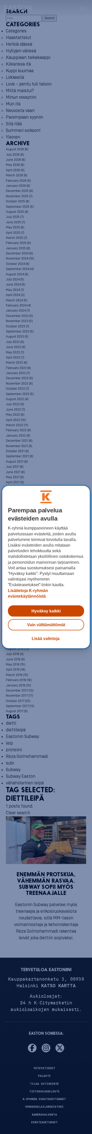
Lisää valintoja (46, 638)
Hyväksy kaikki (46, 611)
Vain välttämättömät (46, 624)
